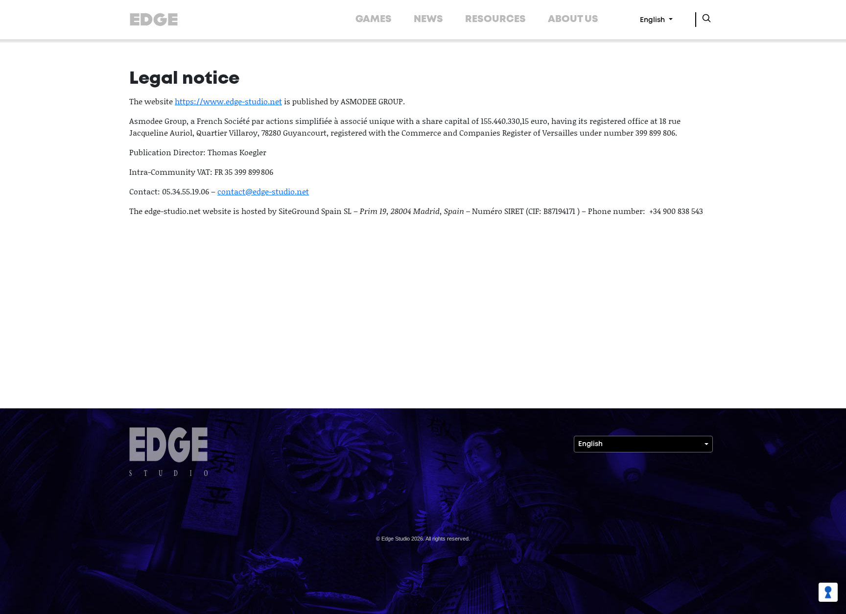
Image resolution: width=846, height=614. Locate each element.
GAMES (373, 19)
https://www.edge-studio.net (228, 101)
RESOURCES (495, 19)
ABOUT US (573, 19)
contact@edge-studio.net (263, 191)
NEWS (428, 19)
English (653, 20)
